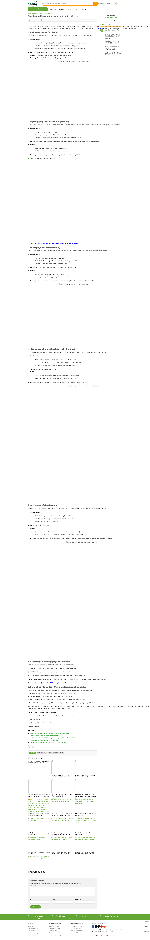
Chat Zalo (147, 926)
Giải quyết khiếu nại (75, 935)
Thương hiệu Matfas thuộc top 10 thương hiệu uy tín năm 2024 (48, 742)
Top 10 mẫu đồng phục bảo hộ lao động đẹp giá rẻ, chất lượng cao (58, 243)
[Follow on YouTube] (101, 926)
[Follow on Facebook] (93, 926)
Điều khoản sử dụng (33, 930)
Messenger (146, 931)
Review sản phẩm (32, 13)
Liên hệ (84, 9)
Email (54, 899)
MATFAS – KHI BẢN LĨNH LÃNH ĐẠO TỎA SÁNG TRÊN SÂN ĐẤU (113, 30)
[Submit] (96, 4)
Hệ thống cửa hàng (33, 933)
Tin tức (69, 9)
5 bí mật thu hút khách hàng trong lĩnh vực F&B (51, 683)
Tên (31, 899)
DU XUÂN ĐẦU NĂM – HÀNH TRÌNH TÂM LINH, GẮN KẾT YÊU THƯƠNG (113, 53)
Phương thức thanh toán (55, 933)
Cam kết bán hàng (54, 926)
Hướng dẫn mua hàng (54, 928)
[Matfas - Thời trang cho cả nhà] (33, 3)
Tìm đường (147, 921)
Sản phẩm (61, 9)
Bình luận (33, 885)
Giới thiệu (76, 9)
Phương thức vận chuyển (55, 935)
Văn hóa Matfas (32, 935)
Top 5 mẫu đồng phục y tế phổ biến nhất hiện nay (44, 735)
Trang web (78, 899)
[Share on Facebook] (29, 746)
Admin (44, 20)
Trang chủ (53, 9)
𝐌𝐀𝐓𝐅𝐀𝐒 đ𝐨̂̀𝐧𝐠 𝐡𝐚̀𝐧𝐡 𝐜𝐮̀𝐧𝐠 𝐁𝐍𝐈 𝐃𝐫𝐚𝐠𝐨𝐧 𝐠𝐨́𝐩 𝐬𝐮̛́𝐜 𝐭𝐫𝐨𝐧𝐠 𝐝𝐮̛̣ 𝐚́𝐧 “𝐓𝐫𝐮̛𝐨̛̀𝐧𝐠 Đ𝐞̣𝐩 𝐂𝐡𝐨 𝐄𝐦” (52, 738)
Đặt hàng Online (53, 930)
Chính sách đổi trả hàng (76, 930)
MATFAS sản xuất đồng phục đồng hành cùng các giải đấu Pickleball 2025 (112, 42)
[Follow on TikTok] (96, 926)
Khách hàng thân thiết (76, 926)
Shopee (146, 916)
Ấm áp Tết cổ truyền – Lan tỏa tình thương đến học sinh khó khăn (49, 733)
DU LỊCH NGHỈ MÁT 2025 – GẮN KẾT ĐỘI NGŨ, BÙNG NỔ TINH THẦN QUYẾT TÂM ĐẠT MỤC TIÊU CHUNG (113, 36)
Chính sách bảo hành (75, 928)
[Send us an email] (98, 926)
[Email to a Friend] (32, 746)
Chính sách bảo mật (33, 928)
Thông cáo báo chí (43, 13)
